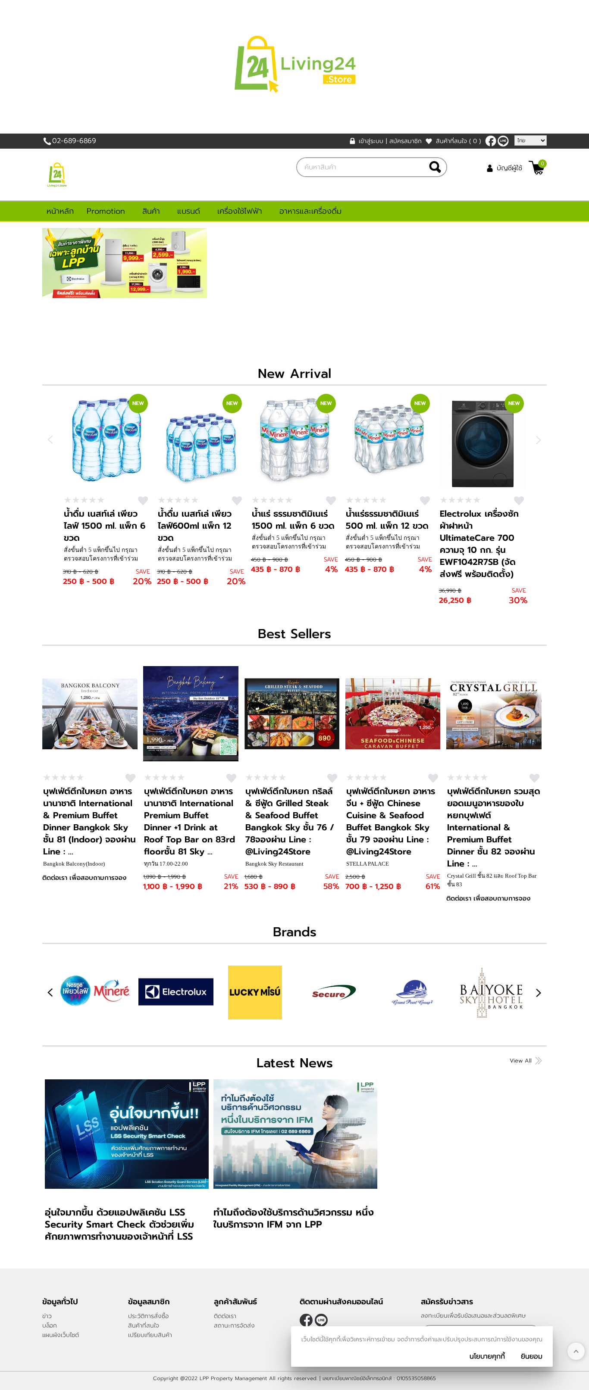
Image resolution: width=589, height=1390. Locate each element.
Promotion (106, 211)
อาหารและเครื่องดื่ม (310, 211)
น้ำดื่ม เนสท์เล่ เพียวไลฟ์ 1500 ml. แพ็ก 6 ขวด (104, 525)
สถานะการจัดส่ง (234, 1325)
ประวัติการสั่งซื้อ (148, 1316)
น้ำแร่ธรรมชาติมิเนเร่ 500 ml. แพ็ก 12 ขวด (387, 519)
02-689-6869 (74, 141)
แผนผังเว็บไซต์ (60, 1335)
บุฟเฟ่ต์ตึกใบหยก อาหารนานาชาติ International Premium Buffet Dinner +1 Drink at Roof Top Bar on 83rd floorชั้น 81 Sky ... (189, 821)
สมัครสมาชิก (405, 141)
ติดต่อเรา (225, 1316)
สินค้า (151, 211)
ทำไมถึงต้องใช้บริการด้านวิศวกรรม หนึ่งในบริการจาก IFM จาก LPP (293, 1218)
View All (521, 1061)
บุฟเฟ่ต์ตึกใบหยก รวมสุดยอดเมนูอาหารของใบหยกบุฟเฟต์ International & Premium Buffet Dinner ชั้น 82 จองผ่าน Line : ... (493, 827)
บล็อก (49, 1325)
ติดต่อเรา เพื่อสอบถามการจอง (84, 877)
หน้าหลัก (60, 211)
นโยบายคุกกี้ (487, 1356)
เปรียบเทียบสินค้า (150, 1335)
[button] (538, 992)
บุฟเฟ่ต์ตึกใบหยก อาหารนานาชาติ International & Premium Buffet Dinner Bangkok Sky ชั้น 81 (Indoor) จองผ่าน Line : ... (89, 821)
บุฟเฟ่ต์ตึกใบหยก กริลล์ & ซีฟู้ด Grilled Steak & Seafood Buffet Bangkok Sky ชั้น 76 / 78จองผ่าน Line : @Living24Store (289, 821)
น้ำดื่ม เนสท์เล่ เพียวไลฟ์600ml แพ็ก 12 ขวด (195, 525)
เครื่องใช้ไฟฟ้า (239, 211)
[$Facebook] (490, 140)
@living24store (503, 140)
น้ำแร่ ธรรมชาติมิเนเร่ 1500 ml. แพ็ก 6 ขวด (293, 519)
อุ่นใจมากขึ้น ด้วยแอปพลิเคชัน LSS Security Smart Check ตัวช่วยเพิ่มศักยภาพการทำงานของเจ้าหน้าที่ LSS (119, 1224)
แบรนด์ (188, 211)
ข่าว (47, 1316)
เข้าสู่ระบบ (371, 141)
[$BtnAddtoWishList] (143, 500)
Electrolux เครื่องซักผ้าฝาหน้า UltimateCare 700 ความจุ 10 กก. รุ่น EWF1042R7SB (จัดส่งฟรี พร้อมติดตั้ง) (479, 543)
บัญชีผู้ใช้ (509, 168)
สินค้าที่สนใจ (458, 141)
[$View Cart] (537, 168)
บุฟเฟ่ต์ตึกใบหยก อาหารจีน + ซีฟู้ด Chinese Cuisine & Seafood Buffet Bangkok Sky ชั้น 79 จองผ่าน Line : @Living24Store (390, 821)
